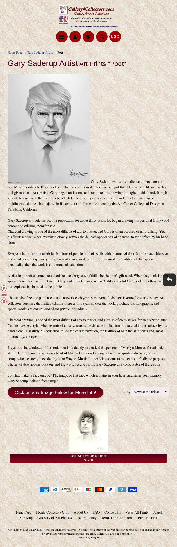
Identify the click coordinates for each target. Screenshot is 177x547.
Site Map (26, 517)
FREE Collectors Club (52, 512)
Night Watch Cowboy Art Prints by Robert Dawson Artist (58, 528)
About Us (81, 512)
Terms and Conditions (117, 517)
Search (158, 512)
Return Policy (87, 517)
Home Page (15, 52)
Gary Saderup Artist (40, 52)
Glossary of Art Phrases (54, 517)
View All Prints (136, 512)
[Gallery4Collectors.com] (88, 16)
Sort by (126, 392)
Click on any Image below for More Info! (55, 392)
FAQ (96, 512)
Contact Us (112, 512)
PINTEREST (148, 517)
